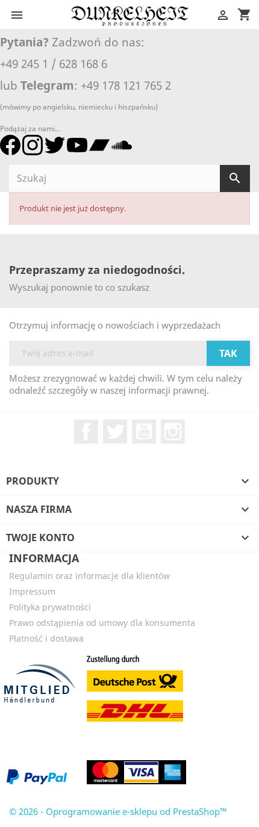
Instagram (173, 432)
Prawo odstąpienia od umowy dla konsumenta (102, 622)
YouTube (144, 432)
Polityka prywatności (50, 607)
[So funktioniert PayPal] (37, 776)
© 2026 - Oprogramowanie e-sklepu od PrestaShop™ (118, 811)
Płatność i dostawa (46, 638)
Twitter (115, 432)
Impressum (32, 591)
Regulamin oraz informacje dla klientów (89, 575)
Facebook (86, 432)
